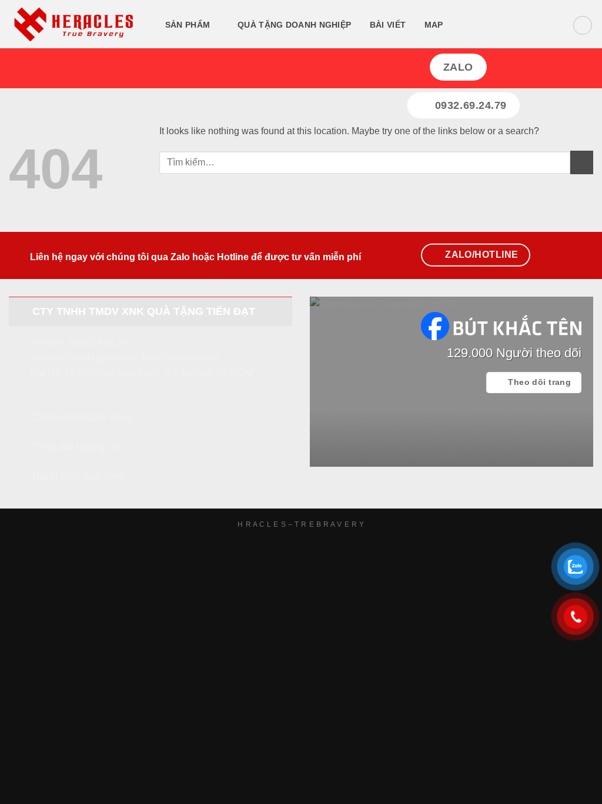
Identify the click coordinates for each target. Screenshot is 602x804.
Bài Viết (388, 24)
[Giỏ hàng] (582, 25)
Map (433, 24)
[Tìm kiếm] (466, 25)
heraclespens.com (180, 358)
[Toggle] (20, 311)
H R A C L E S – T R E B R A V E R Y (301, 524)
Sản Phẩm (187, 24)
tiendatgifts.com (102, 358)
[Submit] (581, 162)
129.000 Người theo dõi (514, 352)
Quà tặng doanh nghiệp (294, 24)
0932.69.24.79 (98, 343)
